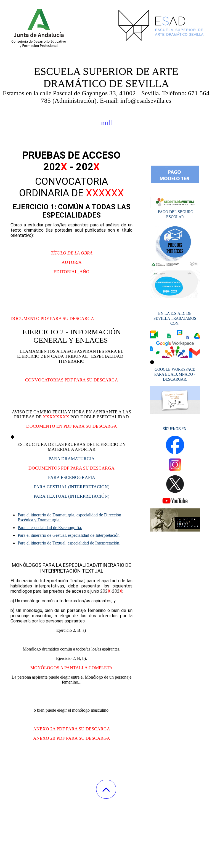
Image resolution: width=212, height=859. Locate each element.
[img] (106, 27)
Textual (69, 543)
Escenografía (50, 527)
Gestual (69, 535)
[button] (106, 789)
